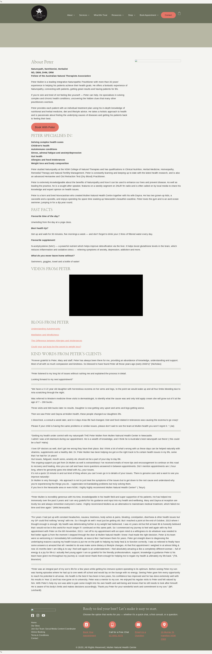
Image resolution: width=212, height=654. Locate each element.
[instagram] (37, 615)
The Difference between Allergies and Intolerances (56, 340)
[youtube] (43, 615)
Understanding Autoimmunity (45, 329)
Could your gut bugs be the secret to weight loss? (56, 346)
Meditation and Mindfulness (45, 335)
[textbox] (106, 647)
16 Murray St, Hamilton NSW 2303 (168, 636)
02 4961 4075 (116, 635)
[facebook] (32, 615)
